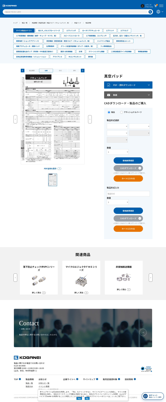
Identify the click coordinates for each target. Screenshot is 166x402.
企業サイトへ (69, 379)
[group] (39, 278)
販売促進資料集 (110, 379)
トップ (15, 23)
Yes (79, 398)
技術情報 (129, 379)
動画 (115, 94)
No (87, 398)
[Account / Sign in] (142, 6)
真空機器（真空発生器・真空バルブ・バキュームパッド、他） (51, 23)
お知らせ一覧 (44, 383)
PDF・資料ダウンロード (124, 85)
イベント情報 (44, 386)
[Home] (10, 6)
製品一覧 (24, 23)
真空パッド (77, 23)
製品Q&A (29, 386)
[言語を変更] (159, 11)
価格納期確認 (128, 160)
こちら (112, 396)
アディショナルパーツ (133, 112)
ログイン (126, 173)
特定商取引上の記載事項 (128, 397)
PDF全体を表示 (50, 168)
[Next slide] (150, 278)
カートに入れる (128, 178)
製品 (113, 112)
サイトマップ (89, 379)
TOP (16, 379)
